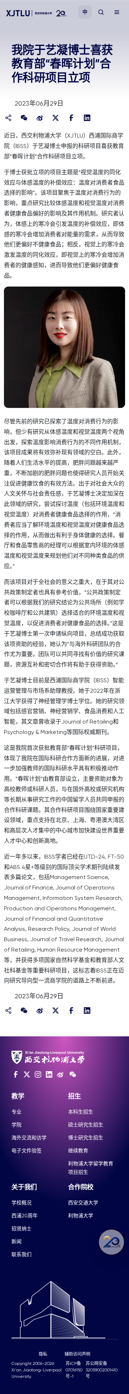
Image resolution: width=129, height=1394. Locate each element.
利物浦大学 (80, 1215)
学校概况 (21, 1202)
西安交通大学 (83, 1202)
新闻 (16, 1241)
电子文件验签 (26, 1150)
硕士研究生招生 (85, 1125)
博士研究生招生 (85, 1137)
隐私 (43, 1354)
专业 (16, 1112)
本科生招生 (80, 1112)
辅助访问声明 (77, 1354)
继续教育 (78, 1150)
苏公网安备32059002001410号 (102, 1370)
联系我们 (21, 1254)
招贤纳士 (21, 1228)
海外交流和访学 (29, 1137)
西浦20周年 (24, 1215)
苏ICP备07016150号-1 (74, 1370)
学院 (16, 1125)
